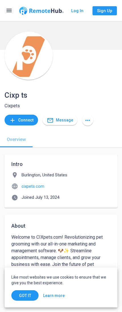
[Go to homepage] (41, 10)
